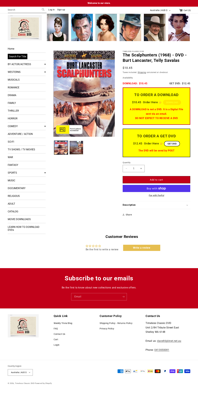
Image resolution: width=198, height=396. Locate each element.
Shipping (142, 72)
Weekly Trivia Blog (63, 323)
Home (11, 48)
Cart (56, 339)
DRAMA (12, 95)
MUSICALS (14, 79)
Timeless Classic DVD (24, 383)
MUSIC (11, 180)
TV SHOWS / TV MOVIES (21, 149)
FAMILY (12, 103)
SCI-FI (11, 141)
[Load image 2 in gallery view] (76, 148)
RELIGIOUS (14, 196)
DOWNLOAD (172, 102)
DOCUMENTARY (17, 188)
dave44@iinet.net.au (169, 340)
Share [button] (129, 214)
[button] (156, 205)
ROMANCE (13, 87)
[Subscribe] (123, 296)
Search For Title (17, 56)
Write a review (141, 247)
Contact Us (59, 334)
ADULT (11, 203)
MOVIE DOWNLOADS (19, 219)
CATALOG (13, 211)
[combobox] (27, 10)
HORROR (12, 118)
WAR (10, 157)
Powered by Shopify (43, 383)
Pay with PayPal (156, 195)
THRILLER (13, 110)
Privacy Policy (107, 328)
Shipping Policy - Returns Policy (116, 323)
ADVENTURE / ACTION (20, 134)
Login (57, 345)
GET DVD (172, 143)
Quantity (126, 162)
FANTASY (13, 165)
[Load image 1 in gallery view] (61, 148)
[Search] (43, 9)
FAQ (56, 328)
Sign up (61, 9)
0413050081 (161, 349)
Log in (51, 9)
